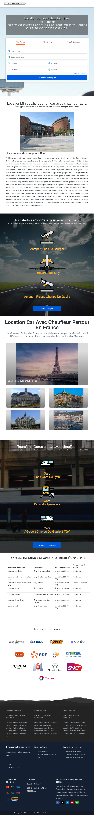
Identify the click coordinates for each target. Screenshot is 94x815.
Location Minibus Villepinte (15, 728)
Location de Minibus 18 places (45, 722)
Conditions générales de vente (76, 754)
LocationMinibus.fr (32, 813)
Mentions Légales (14, 768)
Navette (47, 308)
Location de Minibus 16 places (45, 733)
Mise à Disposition (74, 42)
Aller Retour (20, 42)
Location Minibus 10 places (16, 725)
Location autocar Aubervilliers (74, 733)
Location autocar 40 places (44, 728)
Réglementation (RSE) (73, 751)
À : (52, 63)
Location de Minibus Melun (44, 730)
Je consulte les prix (47, 77)
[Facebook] (58, 802)
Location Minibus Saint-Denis (17, 722)
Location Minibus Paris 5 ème (74, 722)
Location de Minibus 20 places (74, 725)
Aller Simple (47, 42)
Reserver (47, 545)
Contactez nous (42, 751)
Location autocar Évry (42, 725)
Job (38, 757)
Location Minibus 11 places (16, 730)
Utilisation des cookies (16, 765)
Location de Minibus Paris (72, 728)
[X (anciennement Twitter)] (62, 803)
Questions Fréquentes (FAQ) (46, 754)
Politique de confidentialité (74, 757)
